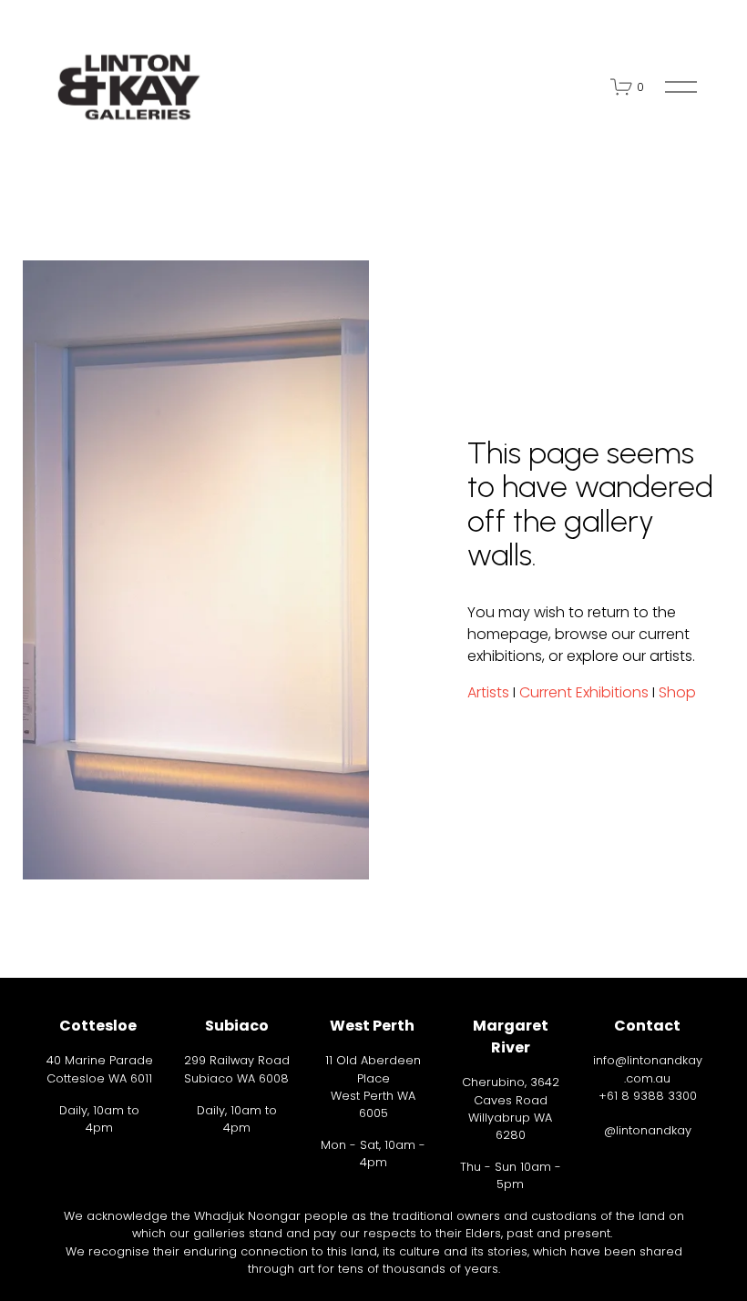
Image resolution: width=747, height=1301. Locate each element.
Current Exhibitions (584, 692)
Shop (677, 692)
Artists (488, 692)
